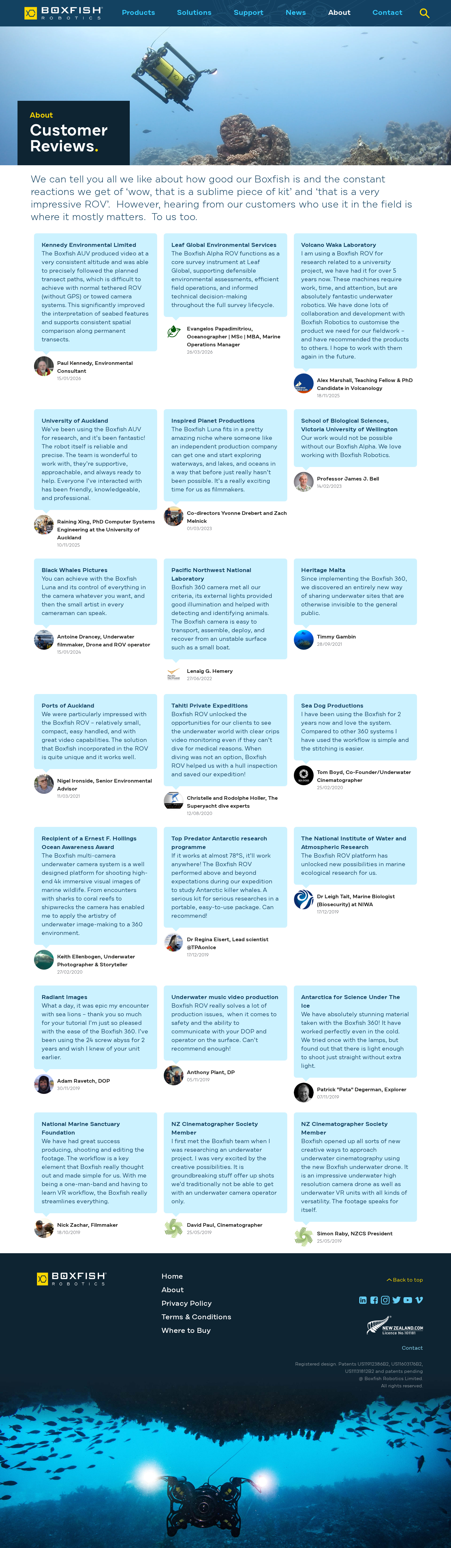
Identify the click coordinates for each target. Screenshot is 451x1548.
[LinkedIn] (362, 1300)
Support (248, 13)
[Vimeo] (418, 1300)
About (339, 13)
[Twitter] (395, 1300)
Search (424, 13)
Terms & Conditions (196, 1317)
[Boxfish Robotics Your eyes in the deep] (57, 13)
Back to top (408, 1280)
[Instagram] (384, 1300)
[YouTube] (407, 1300)
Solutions (194, 13)
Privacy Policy (186, 1303)
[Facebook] (373, 1300)
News (296, 13)
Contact (387, 13)
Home (172, 1276)
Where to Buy (186, 1331)
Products (138, 13)
